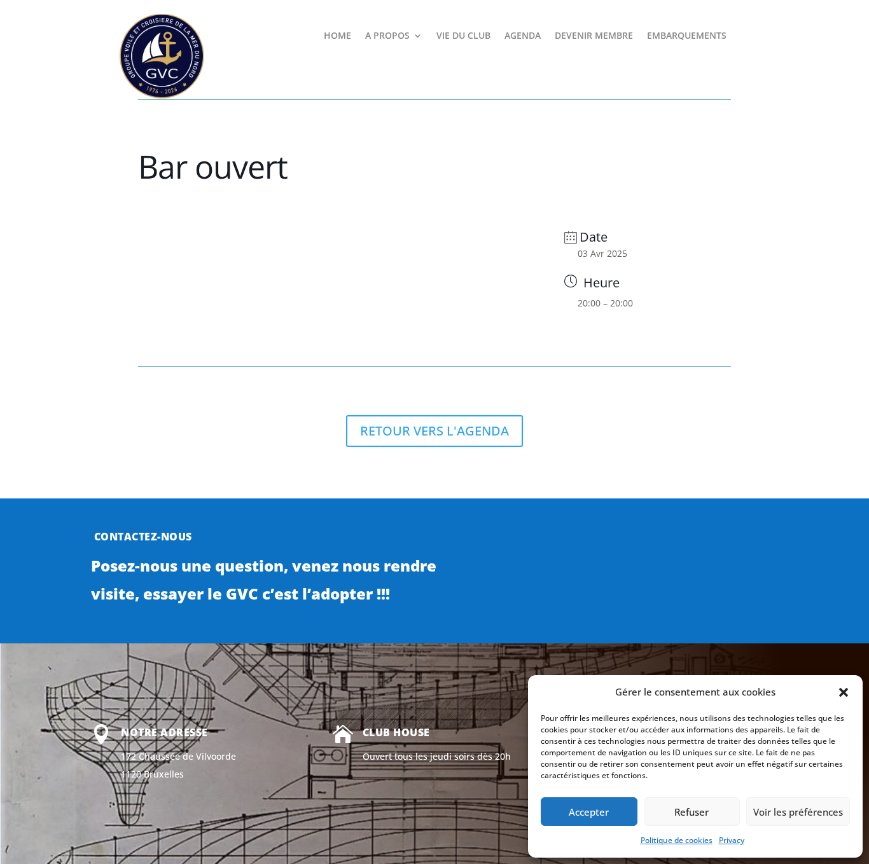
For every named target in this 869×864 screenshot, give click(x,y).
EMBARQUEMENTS (686, 36)
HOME (337, 36)
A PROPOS (387, 36)
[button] (843, 692)
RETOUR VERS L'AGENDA (434, 430)
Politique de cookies (677, 840)
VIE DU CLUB (463, 36)
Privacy (731, 840)
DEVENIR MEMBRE (594, 36)
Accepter (589, 812)
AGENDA (522, 36)
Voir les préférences (798, 812)
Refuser (691, 812)
